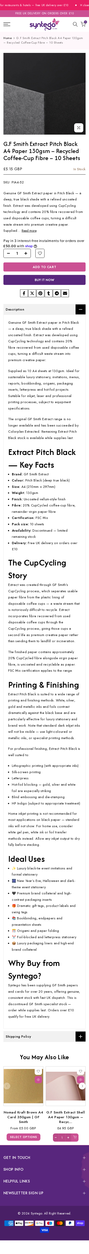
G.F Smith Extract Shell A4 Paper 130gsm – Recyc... (65, 1116)
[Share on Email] (65, 293)
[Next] (82, 1086)
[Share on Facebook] (24, 293)
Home (7, 38)
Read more (29, 231)
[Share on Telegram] (57, 293)
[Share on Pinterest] (40, 293)
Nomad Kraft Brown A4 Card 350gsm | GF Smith (23, 1116)
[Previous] (6, 1086)
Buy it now (44, 280)
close (85, 5)
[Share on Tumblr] (48, 293)
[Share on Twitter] (32, 293)
